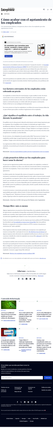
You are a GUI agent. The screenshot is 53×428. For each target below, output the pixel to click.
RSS (35, 402)
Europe (31, 421)
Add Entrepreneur (9, 36)
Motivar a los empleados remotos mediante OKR (22, 253)
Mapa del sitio (18, 391)
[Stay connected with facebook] (18, 279)
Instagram (32, 402)
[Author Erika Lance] (26, 267)
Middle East (44, 418)
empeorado (8, 83)
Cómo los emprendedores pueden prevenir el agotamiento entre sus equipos (29, 151)
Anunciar (30, 391)
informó (37, 232)
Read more (40, 276)
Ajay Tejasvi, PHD (43, 318)
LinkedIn (24, 402)
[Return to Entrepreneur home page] (8, 9)
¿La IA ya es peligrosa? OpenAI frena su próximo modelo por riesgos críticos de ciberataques (8, 315)
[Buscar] (44, 10)
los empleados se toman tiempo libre (25, 222)
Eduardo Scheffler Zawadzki (26, 350)
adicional (38, 236)
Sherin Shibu (24, 324)
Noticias (6, 13)
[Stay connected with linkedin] (26, 279)
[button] (51, 10)
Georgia (24, 418)
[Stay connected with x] (22, 279)
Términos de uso (5, 387)
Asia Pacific (36, 418)
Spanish (17, 418)
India (29, 418)
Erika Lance (6, 32)
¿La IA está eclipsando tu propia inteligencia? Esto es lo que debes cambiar (44, 314)
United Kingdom (24, 421)
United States (9, 418)
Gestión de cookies (46, 390)
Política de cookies (46, 387)
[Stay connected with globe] (34, 279)
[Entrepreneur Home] (2, 14)
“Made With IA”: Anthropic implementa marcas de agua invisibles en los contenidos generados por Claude (26, 343)
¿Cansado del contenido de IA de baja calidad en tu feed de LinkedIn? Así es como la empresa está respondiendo (8, 343)
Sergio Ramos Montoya (9, 320)
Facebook (17, 402)
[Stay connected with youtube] (30, 279)
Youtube (28, 402)
